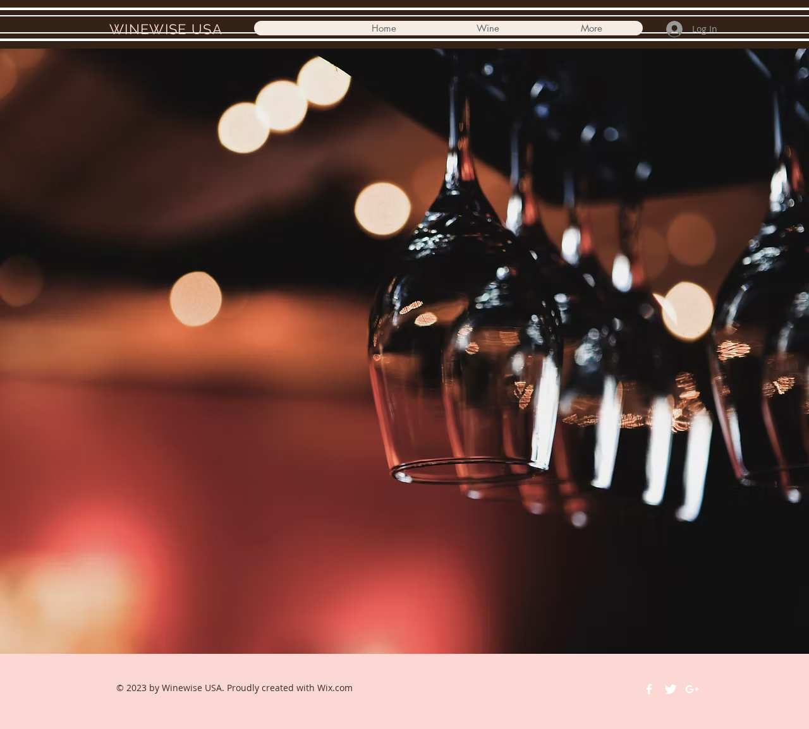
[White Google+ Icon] (692, 689)
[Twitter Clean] (671, 689)
